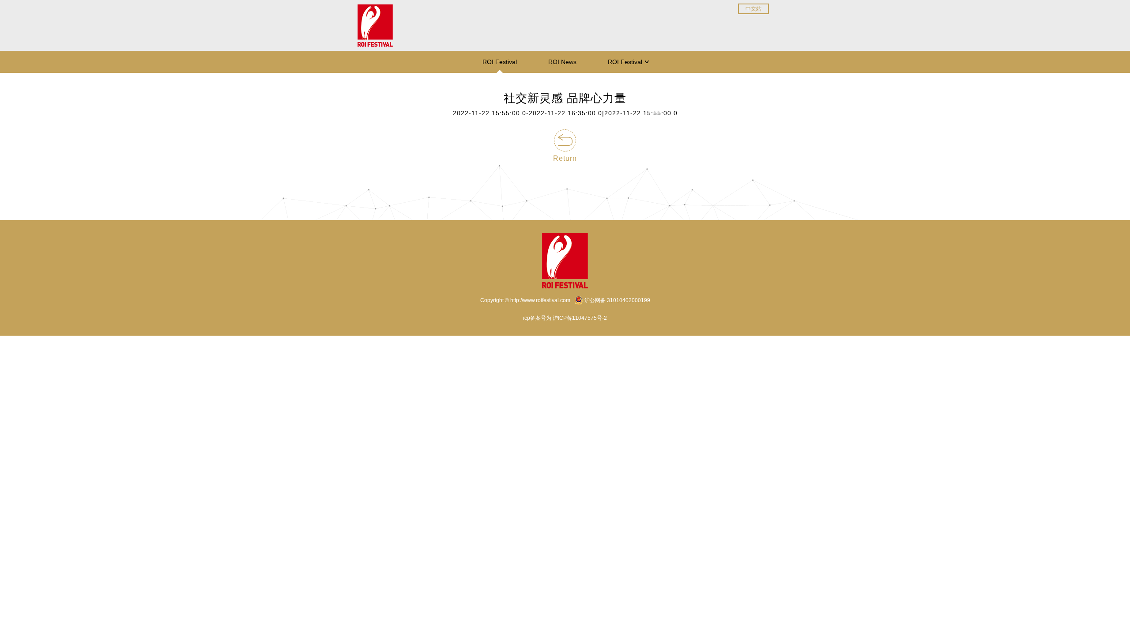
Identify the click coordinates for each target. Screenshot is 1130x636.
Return (565, 158)
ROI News (562, 61)
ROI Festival (499, 61)
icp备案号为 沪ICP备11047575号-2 (565, 318)
